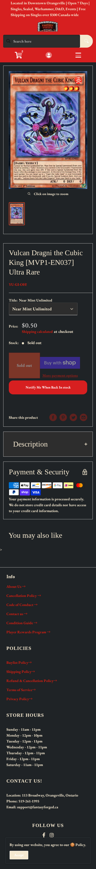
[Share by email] (83, 417)
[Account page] (49, 55)
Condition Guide (20, 622)
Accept (19, 855)
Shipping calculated (37, 331)
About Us (14, 586)
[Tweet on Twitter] (73, 417)
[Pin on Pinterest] (63, 417)
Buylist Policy (17, 662)
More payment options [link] (60, 375)
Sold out (24, 365)
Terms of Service (19, 689)
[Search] (86, 41)
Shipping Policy (18, 671)
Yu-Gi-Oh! (18, 284)
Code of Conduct (20, 604)
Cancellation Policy (22, 595)
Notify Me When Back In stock (48, 387)
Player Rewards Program (26, 632)
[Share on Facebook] (53, 417)
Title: (30, 300)
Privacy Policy (17, 698)
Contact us (15, 613)
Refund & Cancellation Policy (30, 680)
